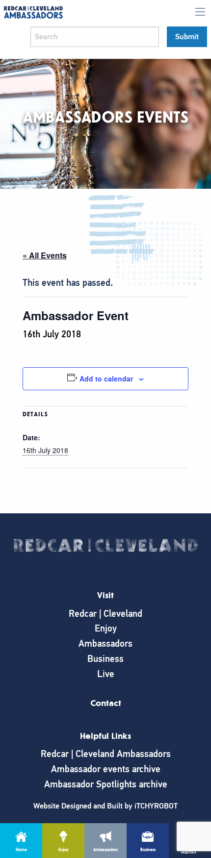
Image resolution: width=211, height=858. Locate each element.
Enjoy (106, 628)
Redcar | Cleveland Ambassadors (106, 753)
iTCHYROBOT (156, 806)
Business (105, 658)
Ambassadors (105, 643)
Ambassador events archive (105, 769)
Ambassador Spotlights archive (105, 784)
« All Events (45, 255)
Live (105, 674)
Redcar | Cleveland (105, 613)
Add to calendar (106, 378)
